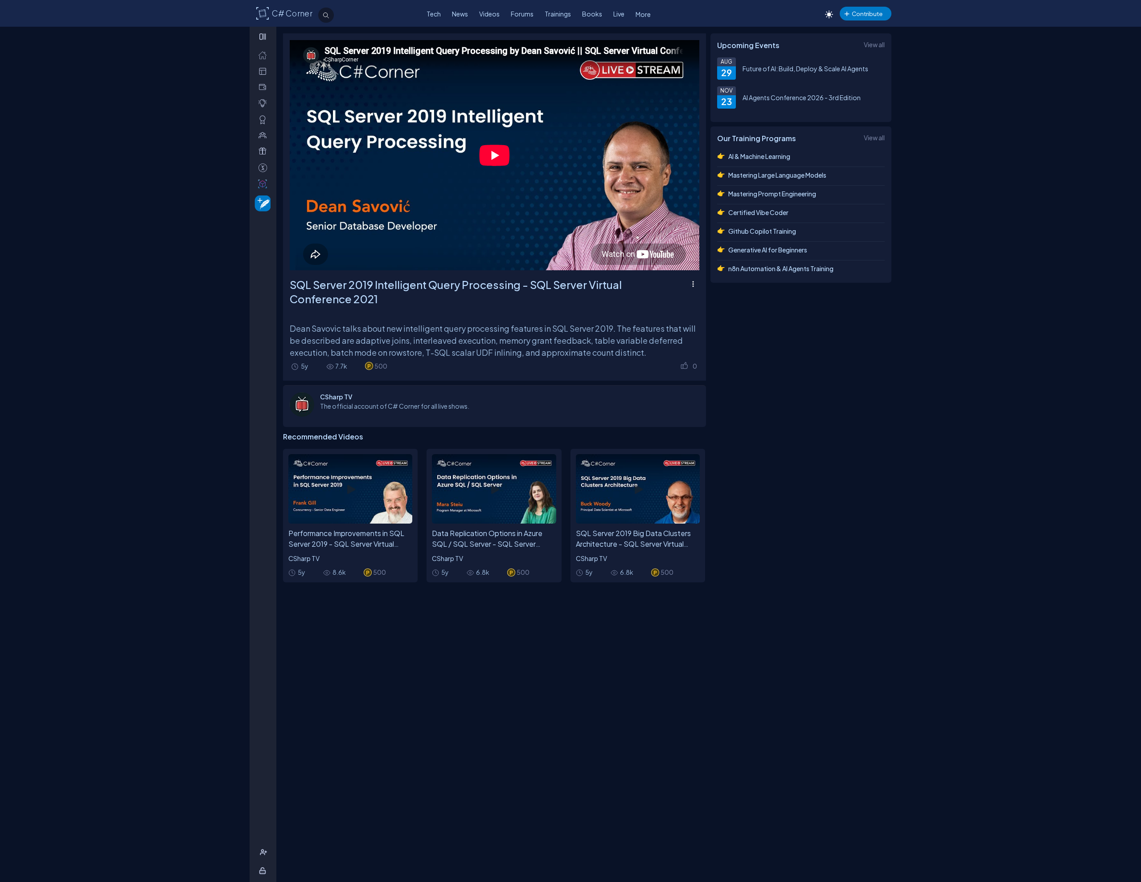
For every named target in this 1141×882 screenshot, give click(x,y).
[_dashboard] (264, 71)
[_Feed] (264, 55)
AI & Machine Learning (759, 156)
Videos (489, 14)
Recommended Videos (323, 436)
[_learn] (264, 103)
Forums (522, 14)
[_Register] (264, 852)
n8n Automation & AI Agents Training (780, 268)
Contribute (867, 13)
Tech (434, 14)
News (460, 14)
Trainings (558, 14)
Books (592, 14)
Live (618, 14)
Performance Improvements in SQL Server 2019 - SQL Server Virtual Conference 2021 (346, 543)
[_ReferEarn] (264, 151)
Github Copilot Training (762, 231)
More (643, 14)
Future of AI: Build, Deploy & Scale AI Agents (805, 69)
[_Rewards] (264, 167)
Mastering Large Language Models (777, 175)
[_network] (264, 135)
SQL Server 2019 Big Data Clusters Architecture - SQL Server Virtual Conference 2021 (633, 543)
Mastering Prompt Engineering (772, 194)
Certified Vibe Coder (758, 212)
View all (874, 45)
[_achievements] (264, 119)
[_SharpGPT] (264, 183)
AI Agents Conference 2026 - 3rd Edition (802, 97)
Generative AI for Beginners (767, 250)
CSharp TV (304, 558)
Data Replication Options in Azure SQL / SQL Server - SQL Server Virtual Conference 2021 (487, 543)
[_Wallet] (264, 87)
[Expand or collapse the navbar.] (263, 36)
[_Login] (264, 870)
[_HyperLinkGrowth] (261, 202)
